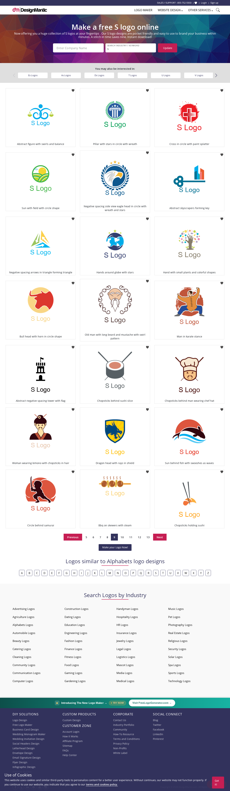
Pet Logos (174, 617)
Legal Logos (123, 649)
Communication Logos (26, 673)
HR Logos (122, 625)
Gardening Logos (75, 681)
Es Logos (33, 75)
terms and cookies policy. (102, 784)
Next (160, 537)
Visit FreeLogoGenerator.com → (152, 703)
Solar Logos (175, 657)
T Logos (132, 75)
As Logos (66, 75)
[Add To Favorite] (73, 89)
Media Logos (124, 673)
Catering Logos (22, 649)
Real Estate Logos (179, 633)
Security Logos (177, 649)
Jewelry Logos (125, 641)
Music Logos (176, 609)
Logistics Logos (125, 657)
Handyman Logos (127, 609)
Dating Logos (73, 617)
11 (130, 537)
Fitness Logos (73, 657)
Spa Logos (174, 665)
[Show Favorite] (195, 3)
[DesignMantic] (30, 10)
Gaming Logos (73, 673)
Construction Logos (76, 609)
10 (122, 537)
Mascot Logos (125, 665)
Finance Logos (73, 649)
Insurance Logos (126, 633)
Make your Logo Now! (115, 547)
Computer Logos (23, 681)
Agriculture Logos (23, 617)
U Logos (166, 75)
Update (167, 48)
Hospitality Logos (127, 617)
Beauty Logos (21, 641)
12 (139, 537)
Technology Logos (179, 681)
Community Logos (24, 665)
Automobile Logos (24, 633)
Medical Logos (125, 681)
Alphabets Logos (23, 625)
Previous (73, 537)
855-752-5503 (184, 2)
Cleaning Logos (22, 657)
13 (148, 537)
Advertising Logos (24, 609)
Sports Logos (176, 673)
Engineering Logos (76, 633)
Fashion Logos (73, 641)
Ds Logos (99, 75)
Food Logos (72, 665)
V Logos (199, 75)
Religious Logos (177, 641)
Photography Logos (180, 625)
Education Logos (75, 625)
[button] (216, 75)
